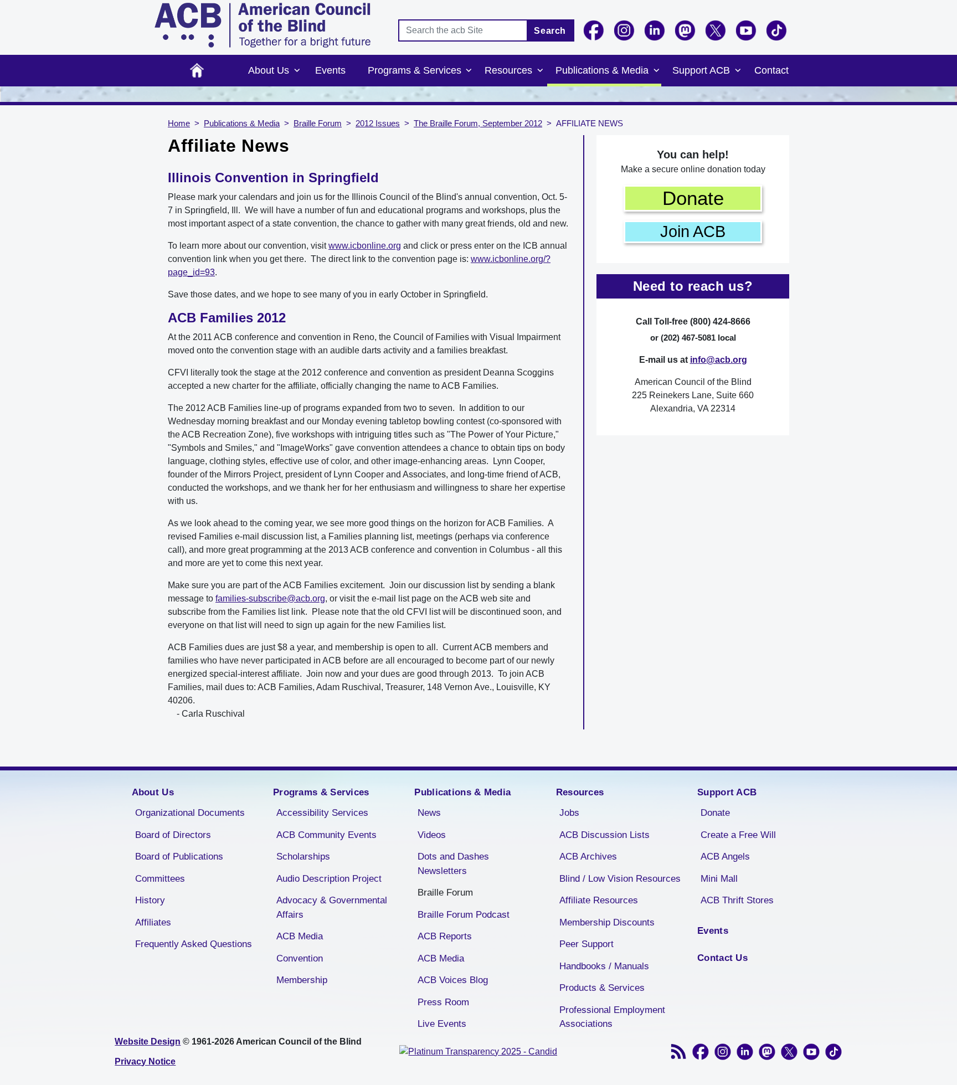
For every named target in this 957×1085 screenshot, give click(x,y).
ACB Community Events (326, 835)
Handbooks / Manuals (604, 966)
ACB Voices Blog (453, 980)
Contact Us (722, 958)
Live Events (442, 1024)
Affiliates (153, 922)
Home (197, 70)
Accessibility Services (322, 813)
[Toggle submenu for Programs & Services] (469, 71)
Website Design (148, 1041)
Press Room (443, 1002)
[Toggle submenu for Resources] (540, 71)
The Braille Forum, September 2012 (478, 123)
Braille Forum (318, 123)
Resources (508, 70)
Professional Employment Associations (612, 1017)
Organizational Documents (190, 813)
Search (550, 30)
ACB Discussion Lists (604, 835)
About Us (268, 70)
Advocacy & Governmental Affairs (331, 907)
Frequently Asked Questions (193, 944)
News (429, 813)
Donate (693, 198)
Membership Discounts (607, 922)
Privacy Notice (145, 1061)
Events (330, 70)
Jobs (569, 813)
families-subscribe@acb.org (270, 598)
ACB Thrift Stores (737, 900)
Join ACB (693, 231)
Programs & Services (414, 70)
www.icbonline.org (364, 245)
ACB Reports (445, 936)
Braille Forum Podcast (464, 914)
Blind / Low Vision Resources (620, 878)
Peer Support (586, 944)
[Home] (263, 25)
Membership (301, 980)
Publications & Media (602, 70)
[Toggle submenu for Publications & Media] (656, 71)
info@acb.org (718, 359)
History (150, 900)
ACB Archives (588, 856)
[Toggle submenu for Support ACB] (738, 71)
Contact (771, 70)
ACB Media (299, 936)
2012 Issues (378, 123)
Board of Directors (173, 835)
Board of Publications (179, 856)
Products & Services (602, 988)
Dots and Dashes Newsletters (453, 863)
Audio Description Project (329, 878)
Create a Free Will (738, 835)
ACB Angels (725, 856)
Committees (160, 878)
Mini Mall (719, 878)
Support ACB (701, 70)
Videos (432, 835)
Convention (299, 958)
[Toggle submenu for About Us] (297, 71)
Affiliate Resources (598, 900)
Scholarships (303, 856)
